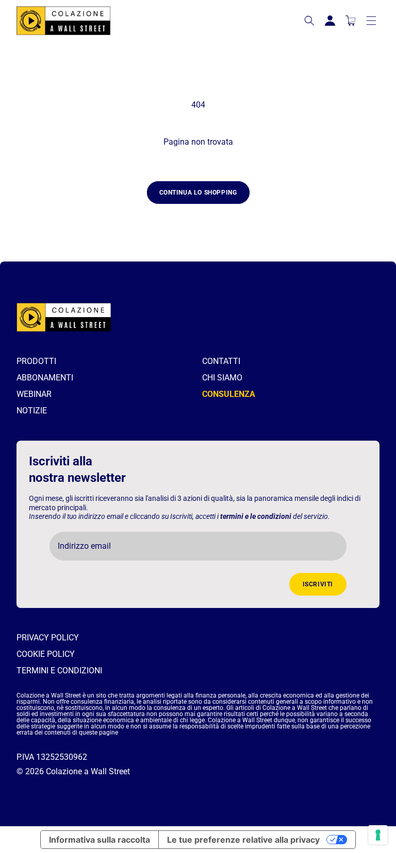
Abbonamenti (44, 377)
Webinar (34, 394)
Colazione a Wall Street (88, 771)
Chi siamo (222, 377)
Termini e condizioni (59, 670)
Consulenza (228, 394)
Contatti (221, 361)
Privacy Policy (47, 637)
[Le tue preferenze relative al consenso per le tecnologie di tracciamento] (378, 835)
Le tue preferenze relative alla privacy (243, 839)
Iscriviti (318, 584)
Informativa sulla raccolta (99, 839)
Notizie (31, 410)
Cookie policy (45, 654)
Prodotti (36, 361)
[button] (309, 20)
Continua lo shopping (198, 192)
